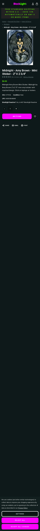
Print (26, 125)
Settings (20, 514)
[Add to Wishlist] (35, 116)
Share (7, 125)
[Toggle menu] (4, 4)
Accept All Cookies (20, 526)
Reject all (20, 520)
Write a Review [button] (28, 77)
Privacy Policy (22, 508)
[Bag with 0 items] (37, 4)
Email (16, 125)
